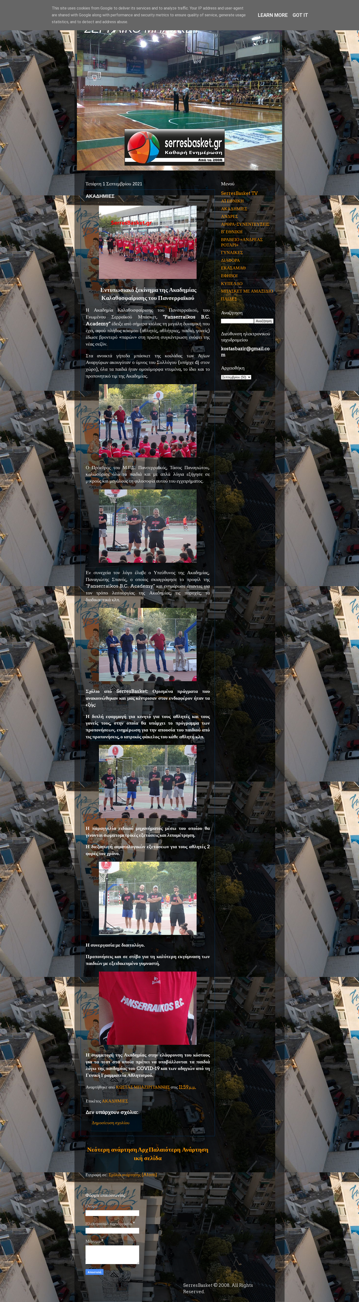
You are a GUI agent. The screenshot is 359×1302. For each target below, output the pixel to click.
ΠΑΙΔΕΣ (229, 298)
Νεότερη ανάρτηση (112, 1149)
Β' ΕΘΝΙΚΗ (232, 231)
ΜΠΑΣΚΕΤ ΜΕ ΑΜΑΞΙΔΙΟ (247, 291)
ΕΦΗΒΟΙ (229, 275)
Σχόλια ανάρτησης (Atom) (133, 1174)
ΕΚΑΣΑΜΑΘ (233, 267)
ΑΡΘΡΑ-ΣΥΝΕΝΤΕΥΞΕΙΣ (245, 224)
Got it (300, 15)
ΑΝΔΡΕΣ (229, 216)
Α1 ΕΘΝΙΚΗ (232, 200)
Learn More (273, 15)
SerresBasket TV (239, 193)
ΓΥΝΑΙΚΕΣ (232, 252)
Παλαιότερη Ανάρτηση (178, 1149)
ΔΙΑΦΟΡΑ (230, 260)
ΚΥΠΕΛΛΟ (232, 283)
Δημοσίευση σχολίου (110, 1122)
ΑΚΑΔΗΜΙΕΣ (115, 1100)
